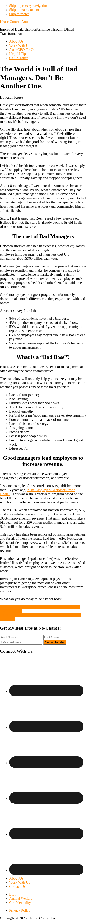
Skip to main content (24, 10)
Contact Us (17, 886)
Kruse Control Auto (14, 22)
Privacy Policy (19, 910)
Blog (12, 894)
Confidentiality (20, 903)
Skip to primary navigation (28, 6)
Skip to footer (19, 14)
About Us (16, 878)
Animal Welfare (20, 898)
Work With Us (19, 882)
